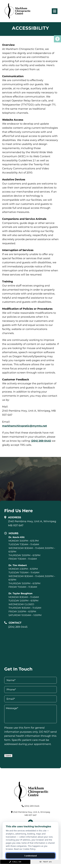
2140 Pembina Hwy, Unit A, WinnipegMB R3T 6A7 (32, 523)
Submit (8, 756)
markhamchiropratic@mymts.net (24, 425)
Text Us (47, 862)
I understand (30, 856)
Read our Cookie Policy (24, 849)
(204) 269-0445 (41, 440)
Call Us (16, 862)
